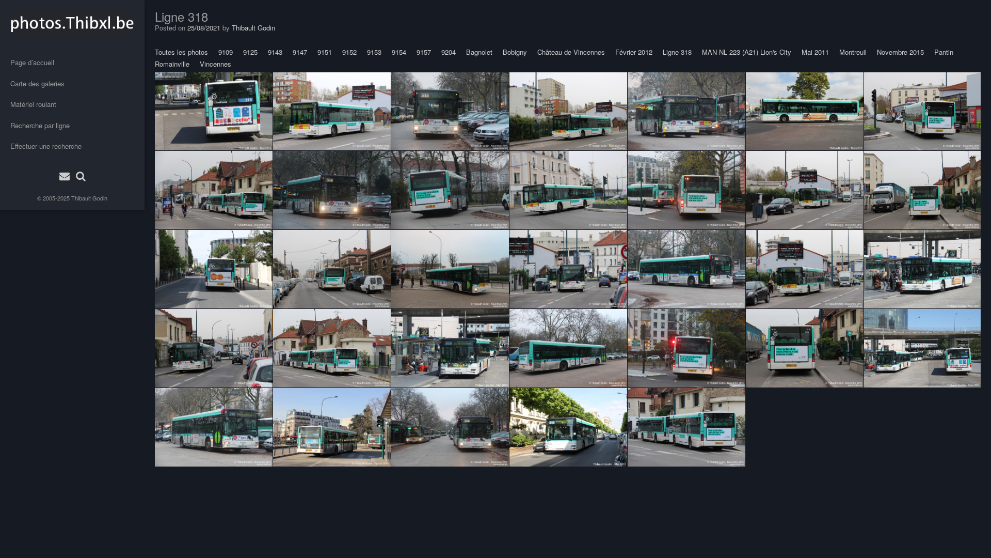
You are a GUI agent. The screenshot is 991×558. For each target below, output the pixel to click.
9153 (374, 52)
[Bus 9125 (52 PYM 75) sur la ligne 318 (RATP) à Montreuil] (214, 269)
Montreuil (853, 52)
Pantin (943, 52)
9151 (324, 52)
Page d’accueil (32, 62)
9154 (399, 52)
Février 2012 (633, 52)
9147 (300, 52)
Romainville (172, 64)
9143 (275, 52)
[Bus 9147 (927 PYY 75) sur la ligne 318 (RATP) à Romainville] (332, 269)
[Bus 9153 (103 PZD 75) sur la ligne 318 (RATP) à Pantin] (332, 111)
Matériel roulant (33, 104)
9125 (250, 52)
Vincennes (215, 64)
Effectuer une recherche (46, 146)
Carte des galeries (37, 83)
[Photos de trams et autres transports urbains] (72, 23)
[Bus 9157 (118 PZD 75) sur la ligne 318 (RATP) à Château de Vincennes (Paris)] (450, 269)
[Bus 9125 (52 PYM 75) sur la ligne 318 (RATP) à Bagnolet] (805, 111)
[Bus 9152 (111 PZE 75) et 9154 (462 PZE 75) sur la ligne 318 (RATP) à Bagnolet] (922, 348)
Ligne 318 (677, 52)
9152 (349, 52)
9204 (448, 52)
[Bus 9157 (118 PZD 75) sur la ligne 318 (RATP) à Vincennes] (686, 190)
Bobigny (515, 52)
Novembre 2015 (900, 52)
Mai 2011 (815, 52)
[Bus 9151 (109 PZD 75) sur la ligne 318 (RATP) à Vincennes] (568, 427)
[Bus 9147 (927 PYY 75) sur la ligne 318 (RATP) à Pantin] (568, 269)
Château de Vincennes (571, 52)
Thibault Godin (89, 198)
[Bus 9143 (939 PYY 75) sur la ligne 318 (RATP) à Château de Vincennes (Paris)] (686, 111)
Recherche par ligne (40, 125)
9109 (225, 52)
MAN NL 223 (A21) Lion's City (746, 52)
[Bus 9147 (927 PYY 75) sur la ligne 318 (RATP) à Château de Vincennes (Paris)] (450, 111)
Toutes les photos (181, 52)
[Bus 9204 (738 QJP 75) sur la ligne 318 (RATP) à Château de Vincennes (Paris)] (332, 427)
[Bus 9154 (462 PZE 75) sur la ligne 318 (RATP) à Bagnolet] (214, 111)
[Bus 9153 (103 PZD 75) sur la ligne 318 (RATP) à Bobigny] (922, 111)
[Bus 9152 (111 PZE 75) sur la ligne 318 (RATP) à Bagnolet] (922, 269)
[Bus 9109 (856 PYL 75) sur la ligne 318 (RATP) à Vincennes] (686, 348)
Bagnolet (479, 52)
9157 (424, 52)
